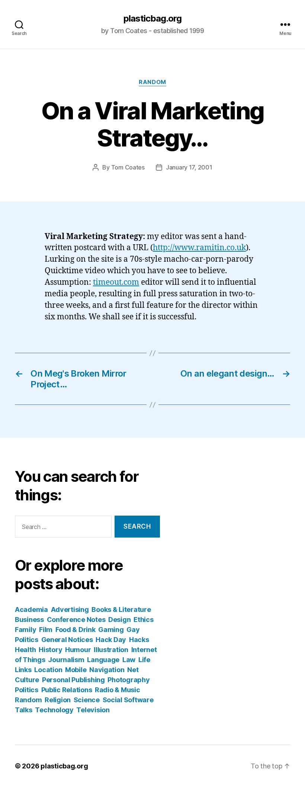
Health (25, 650)
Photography (128, 680)
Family (25, 629)
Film (45, 629)
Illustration (111, 650)
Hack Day (111, 640)
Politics (26, 690)
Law (128, 660)
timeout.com (116, 282)
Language (103, 660)
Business (29, 619)
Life (144, 660)
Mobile (75, 670)
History (50, 650)
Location (48, 670)
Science (87, 700)
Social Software (128, 700)
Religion (58, 700)
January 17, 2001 (189, 167)
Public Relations (66, 690)
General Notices (67, 640)
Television (92, 710)
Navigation (106, 670)
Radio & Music (117, 690)
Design (119, 619)
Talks (23, 710)
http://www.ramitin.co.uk (199, 248)
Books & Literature (121, 609)
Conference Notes (76, 619)
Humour (78, 650)
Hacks (139, 640)
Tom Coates (128, 167)
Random (152, 82)
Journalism (66, 660)
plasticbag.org (152, 18)
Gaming (110, 629)
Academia (31, 609)
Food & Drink (75, 629)
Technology (54, 710)
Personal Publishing (73, 680)
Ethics (143, 619)
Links (23, 670)
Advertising (70, 609)
